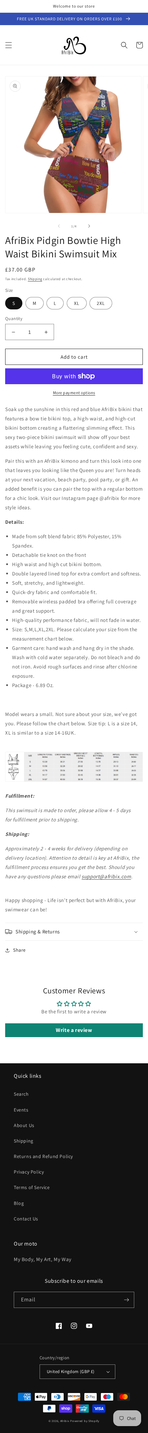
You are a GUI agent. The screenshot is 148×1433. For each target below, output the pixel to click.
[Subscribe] (126, 1300)
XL (77, 303)
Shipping (35, 279)
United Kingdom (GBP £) (71, 1371)
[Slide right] (89, 226)
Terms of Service (32, 1187)
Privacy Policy (29, 1172)
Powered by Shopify (84, 1421)
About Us (24, 1125)
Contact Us (26, 1219)
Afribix (65, 1421)
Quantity (13, 318)
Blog (19, 1203)
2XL (101, 303)
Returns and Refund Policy (43, 1156)
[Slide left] (58, 226)
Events (21, 1110)
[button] (8, 45)
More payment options (74, 392)
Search (21, 1094)
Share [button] (19, 950)
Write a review (74, 1030)
